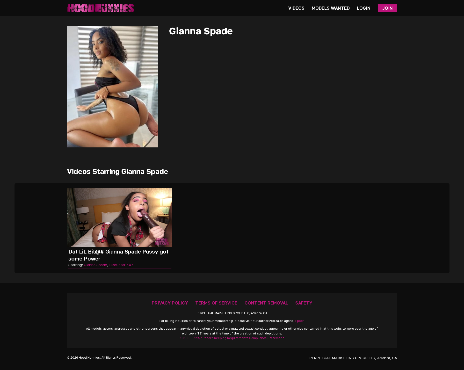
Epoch (299, 321)
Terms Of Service (216, 302)
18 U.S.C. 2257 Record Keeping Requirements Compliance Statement (232, 338)
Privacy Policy (170, 302)
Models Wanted (331, 8)
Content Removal (266, 302)
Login (363, 8)
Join (387, 8)
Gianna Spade (95, 264)
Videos (296, 8)
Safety (303, 302)
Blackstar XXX (121, 264)
